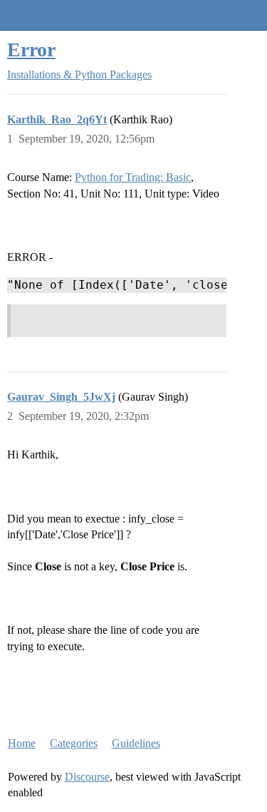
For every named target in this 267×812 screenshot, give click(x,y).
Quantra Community (53, 15)
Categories (74, 743)
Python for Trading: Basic (133, 177)
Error (31, 49)
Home (22, 743)
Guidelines (136, 743)
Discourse (87, 777)
